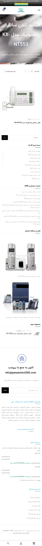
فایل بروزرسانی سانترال (34, 165)
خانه (22, 51)
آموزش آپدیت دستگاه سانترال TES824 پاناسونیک (26, 202)
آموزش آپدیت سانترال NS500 (32, 199)
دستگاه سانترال (36, 161)
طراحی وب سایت (35, 531)
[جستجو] (5, 137)
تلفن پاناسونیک (36, 155)
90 (26, 71)
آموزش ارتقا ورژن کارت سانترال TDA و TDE (28, 195)
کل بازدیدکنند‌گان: (35, 518)
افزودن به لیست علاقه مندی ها (4, 108)
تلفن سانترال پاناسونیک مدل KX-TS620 (18, 333)
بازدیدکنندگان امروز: (35, 502)
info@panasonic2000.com (28, 480)
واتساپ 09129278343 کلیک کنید (19, 463)
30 (32, 71)
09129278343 (6, 457)
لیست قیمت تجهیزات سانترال (32, 175)
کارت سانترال (36, 168)
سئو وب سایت (25, 531)
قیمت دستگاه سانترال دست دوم (31, 192)
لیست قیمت (36, 172)
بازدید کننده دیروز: (35, 510)
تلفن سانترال (36, 158)
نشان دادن (37, 71)
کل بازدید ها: (36, 514)
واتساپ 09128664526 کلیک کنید (19, 477)
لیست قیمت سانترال (21, 4)
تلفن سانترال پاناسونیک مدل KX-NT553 (27, 122)
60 (29, 71)
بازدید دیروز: (37, 506)
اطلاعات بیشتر (4, 104)
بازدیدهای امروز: (35, 498)
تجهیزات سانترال (35, 151)
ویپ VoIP (37, 179)
